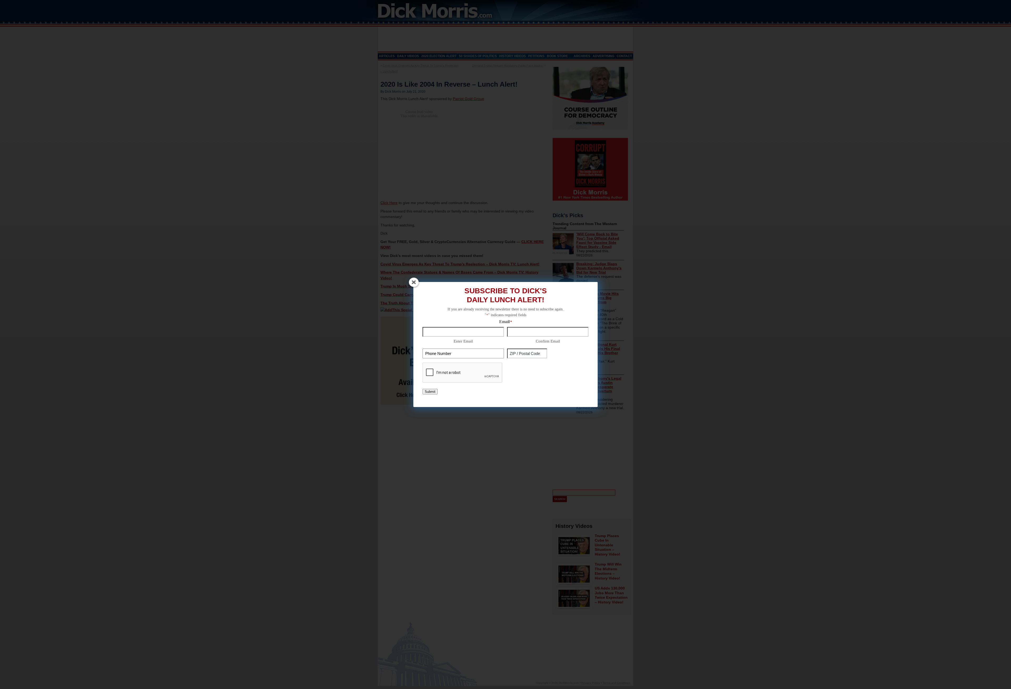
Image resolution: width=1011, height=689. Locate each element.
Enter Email (463, 341)
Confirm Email (548, 341)
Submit (430, 392)
